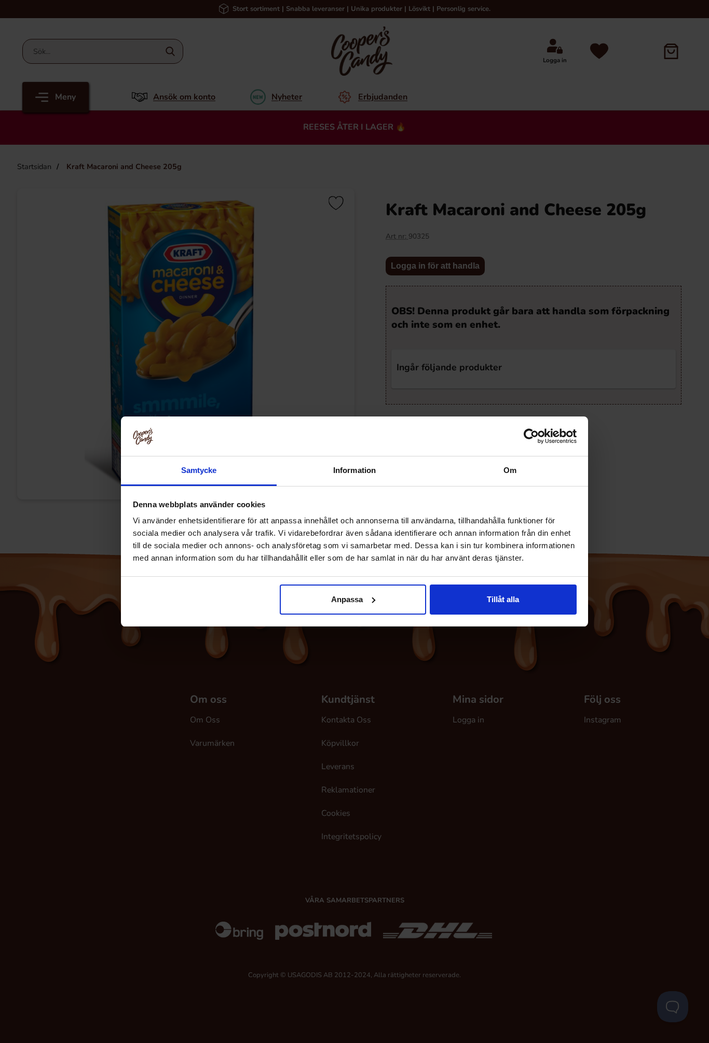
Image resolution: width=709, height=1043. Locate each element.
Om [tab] (509, 470)
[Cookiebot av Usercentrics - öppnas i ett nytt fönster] (531, 436)
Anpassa (347, 599)
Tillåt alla (503, 599)
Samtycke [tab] (199, 470)
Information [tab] (354, 470)
